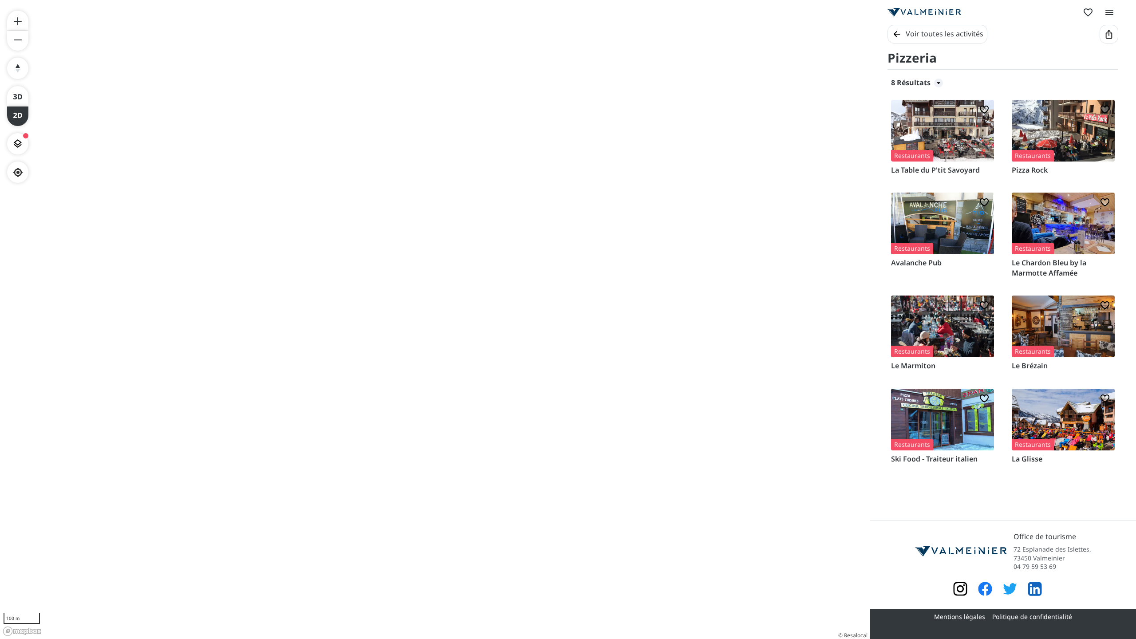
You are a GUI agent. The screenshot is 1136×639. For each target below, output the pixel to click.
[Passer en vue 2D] (17, 116)
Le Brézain (1030, 366)
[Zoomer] (17, 20)
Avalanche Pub (916, 263)
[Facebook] (985, 590)
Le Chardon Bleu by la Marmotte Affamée (1049, 267)
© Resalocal (853, 635)
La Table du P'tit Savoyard (935, 170)
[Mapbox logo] (22, 631)
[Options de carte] (17, 143)
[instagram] (960, 590)
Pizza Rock (1030, 170)
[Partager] (1109, 34)
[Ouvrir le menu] (1109, 12)
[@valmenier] (1010, 590)
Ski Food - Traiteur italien (934, 459)
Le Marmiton (913, 366)
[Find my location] (18, 172)
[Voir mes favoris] (1088, 12)
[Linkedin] (1035, 590)
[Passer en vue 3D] (17, 96)
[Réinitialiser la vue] (17, 68)
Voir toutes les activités (944, 34)
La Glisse (1027, 459)
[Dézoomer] (17, 41)
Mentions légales (959, 616)
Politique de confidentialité (1032, 616)
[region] (435, 319)
